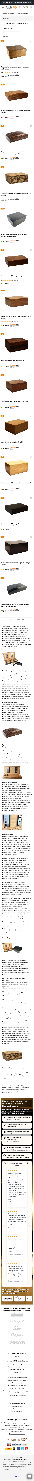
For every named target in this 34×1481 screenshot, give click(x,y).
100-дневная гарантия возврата (17, 1377)
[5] (11, 72)
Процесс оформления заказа (17, 1367)
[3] (7, 72)
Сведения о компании (17, 1388)
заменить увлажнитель (14, 894)
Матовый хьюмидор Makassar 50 (12, 360)
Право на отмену (17, 1383)
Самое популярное (9, 33)
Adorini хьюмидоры (17, 1411)
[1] (4, 72)
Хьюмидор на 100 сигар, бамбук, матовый (16, 483)
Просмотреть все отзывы (17, 1434)
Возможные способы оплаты (17, 1385)
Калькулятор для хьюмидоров (17, 1395)
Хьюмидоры (17, 1409)
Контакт (17, 1356)
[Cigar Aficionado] (7, 1298)
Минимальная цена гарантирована (17, 1380)
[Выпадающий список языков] (17, 1476)
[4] (9, 72)
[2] (5, 72)
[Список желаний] (31, 8)
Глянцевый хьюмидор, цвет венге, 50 (14, 401)
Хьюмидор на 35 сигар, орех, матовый (15, 276)
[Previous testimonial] (4, 1224)
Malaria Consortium (21, 1459)
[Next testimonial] (30, 1224)
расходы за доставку (19, 1089)
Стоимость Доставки (17, 1364)
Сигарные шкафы (17, 1406)
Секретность (17, 1372)
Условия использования (17, 1369)
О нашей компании (17, 1375)
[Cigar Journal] (19, 1298)
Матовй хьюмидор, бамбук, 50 (12, 442)
